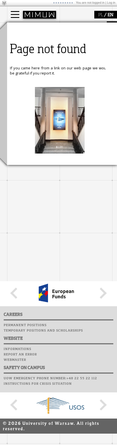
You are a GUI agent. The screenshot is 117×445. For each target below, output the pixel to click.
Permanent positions (25, 325)
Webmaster (15, 360)
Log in (111, 2)
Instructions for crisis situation (38, 384)
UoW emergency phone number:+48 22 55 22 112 (50, 378)
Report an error (20, 354)
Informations (17, 349)
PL (100, 15)
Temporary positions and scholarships (43, 330)
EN (110, 15)
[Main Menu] (15, 14)
